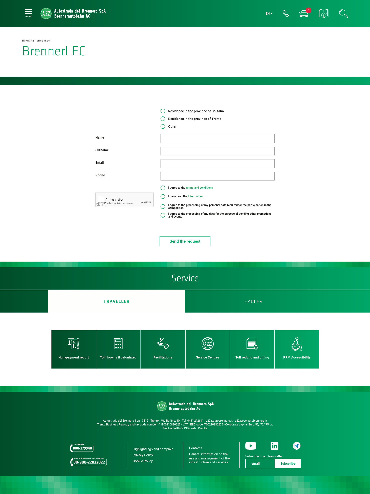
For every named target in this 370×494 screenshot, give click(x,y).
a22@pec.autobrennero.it (251, 420)
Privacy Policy (143, 455)
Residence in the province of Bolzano (196, 111)
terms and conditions (199, 187)
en (268, 13)
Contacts (195, 448)
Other (172, 126)
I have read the (186, 196)
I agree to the (192, 187)
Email (99, 162)
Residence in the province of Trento (194, 119)
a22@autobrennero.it (219, 420)
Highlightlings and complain (153, 449)
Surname (102, 150)
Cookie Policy (143, 461)
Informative (195, 196)
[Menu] (28, 11)
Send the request (185, 241)
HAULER (253, 301)
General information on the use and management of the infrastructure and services (209, 458)
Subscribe (287, 463)
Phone (100, 175)
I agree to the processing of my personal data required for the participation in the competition (219, 206)
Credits (202, 428)
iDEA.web (189, 428)
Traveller (116, 301)
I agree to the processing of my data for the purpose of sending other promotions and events (220, 215)
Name (99, 137)
